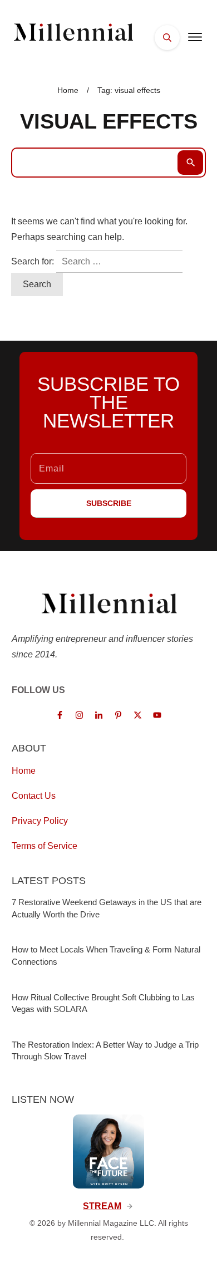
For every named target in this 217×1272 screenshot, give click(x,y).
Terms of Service (44, 846)
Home (24, 770)
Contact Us (34, 795)
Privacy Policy (40, 821)
